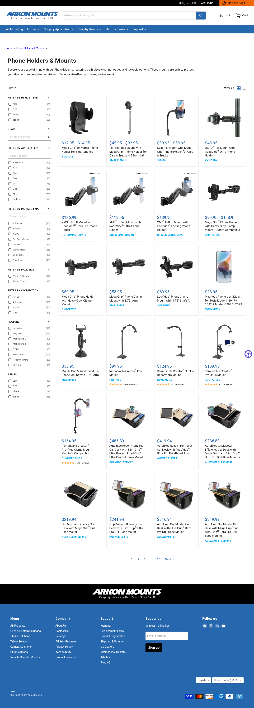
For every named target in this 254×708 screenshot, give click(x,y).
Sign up (154, 648)
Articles (105, 657)
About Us (61, 625)
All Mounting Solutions (21, 29)
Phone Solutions (20, 636)
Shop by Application (57, 29)
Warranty (106, 625)
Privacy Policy (64, 646)
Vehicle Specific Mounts (25, 657)
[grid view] (238, 88)
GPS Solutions (19, 652)
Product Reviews (65, 657)
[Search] (201, 15)
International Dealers (113, 652)
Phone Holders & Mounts (30, 48)
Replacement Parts (112, 631)
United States (226, 680)
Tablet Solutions (20, 641)
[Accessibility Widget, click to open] (248, 354)
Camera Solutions (21, 646)
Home (9, 48)
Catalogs (60, 636)
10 (158, 559)
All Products (17, 625)
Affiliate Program (65, 641)
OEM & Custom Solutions (25, 631)
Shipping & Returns (112, 641)
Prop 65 (105, 662)
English (202, 680)
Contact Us (62, 631)
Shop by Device (88, 29)
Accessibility (63, 652)
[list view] (243, 88)
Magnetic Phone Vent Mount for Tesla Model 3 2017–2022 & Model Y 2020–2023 (223, 300)
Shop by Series (115, 29)
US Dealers (107, 646)
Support (138, 29)
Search (13, 691)
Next (168, 559)
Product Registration (113, 636)
